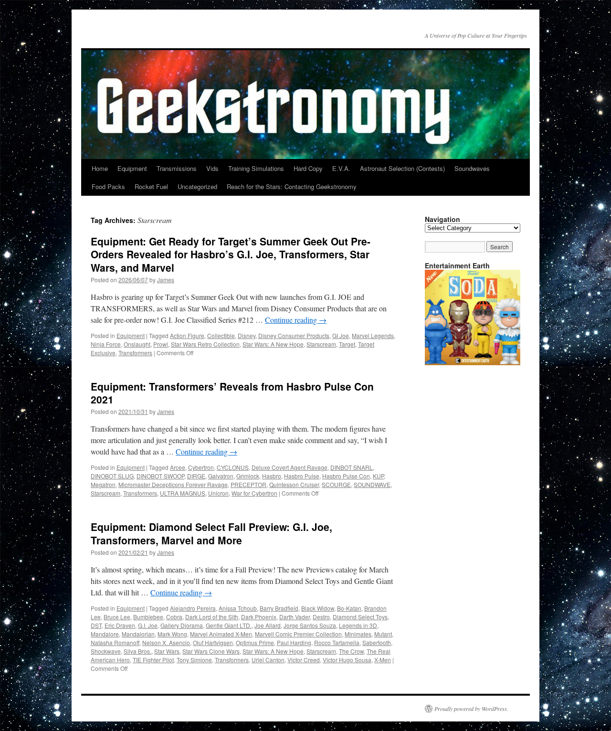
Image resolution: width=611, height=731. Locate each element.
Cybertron (201, 467)
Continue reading (296, 320)
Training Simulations (256, 168)
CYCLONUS (233, 467)
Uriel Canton (268, 660)
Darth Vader (294, 617)
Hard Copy (308, 168)
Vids (212, 168)
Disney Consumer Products (293, 335)
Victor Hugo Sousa (347, 660)
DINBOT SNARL (351, 467)
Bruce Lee (117, 617)
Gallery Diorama (181, 625)
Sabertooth (376, 642)
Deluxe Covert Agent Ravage (289, 467)
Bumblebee (148, 617)
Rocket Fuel (151, 186)
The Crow (351, 651)
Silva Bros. (137, 651)
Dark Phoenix (258, 617)
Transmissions (177, 168)
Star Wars (166, 651)
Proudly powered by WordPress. (471, 708)
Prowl (160, 344)
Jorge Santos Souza (310, 625)
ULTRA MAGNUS (182, 493)
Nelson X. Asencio (166, 642)
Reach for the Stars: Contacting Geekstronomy (292, 186)
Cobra (174, 617)
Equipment (132, 168)
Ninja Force (106, 344)
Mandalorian (138, 634)
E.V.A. (341, 168)
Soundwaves (472, 168)
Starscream (321, 344)
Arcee (177, 467)
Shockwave (106, 651)
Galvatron (220, 476)
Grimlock (247, 476)
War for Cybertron (254, 493)
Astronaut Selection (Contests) (402, 168)
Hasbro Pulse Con (346, 476)
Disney (246, 335)
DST (96, 625)
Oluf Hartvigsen (213, 642)
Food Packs (108, 186)
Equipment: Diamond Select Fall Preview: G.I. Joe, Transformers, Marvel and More (211, 533)
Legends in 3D (358, 625)
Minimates (358, 634)
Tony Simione (194, 660)
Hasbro (271, 476)
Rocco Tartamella (336, 642)
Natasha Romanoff (115, 642)
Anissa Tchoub (238, 608)
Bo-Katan (349, 608)
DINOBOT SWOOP (160, 476)
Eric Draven (120, 625)
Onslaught (137, 344)
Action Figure (187, 335)
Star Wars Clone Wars (211, 651)
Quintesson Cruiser (294, 484)
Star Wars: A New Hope (273, 344)
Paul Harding (294, 642)
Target (347, 344)
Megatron (103, 484)
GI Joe (340, 335)
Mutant (383, 634)
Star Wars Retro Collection (205, 344)
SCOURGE (336, 484)
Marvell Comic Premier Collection (298, 634)
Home (100, 168)
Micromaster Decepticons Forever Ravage (173, 484)
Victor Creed (303, 660)
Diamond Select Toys (360, 617)
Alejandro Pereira (193, 608)
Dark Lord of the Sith (211, 617)
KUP (378, 476)
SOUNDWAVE (372, 484)
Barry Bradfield (279, 608)
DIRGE (196, 476)
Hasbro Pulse (301, 476)
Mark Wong (172, 634)
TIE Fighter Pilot (153, 660)
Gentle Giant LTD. (229, 625)
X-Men (382, 660)
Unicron (218, 493)
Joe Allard (267, 625)
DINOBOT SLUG (112, 476)
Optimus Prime (255, 642)
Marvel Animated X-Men (221, 634)
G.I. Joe (148, 625)
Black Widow (317, 608)
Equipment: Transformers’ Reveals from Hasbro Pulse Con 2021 (232, 392)
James (165, 279)
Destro (321, 617)
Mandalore (105, 634)
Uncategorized (197, 186)
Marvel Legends (373, 335)
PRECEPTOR (248, 484)
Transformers (135, 353)
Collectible (221, 335)
